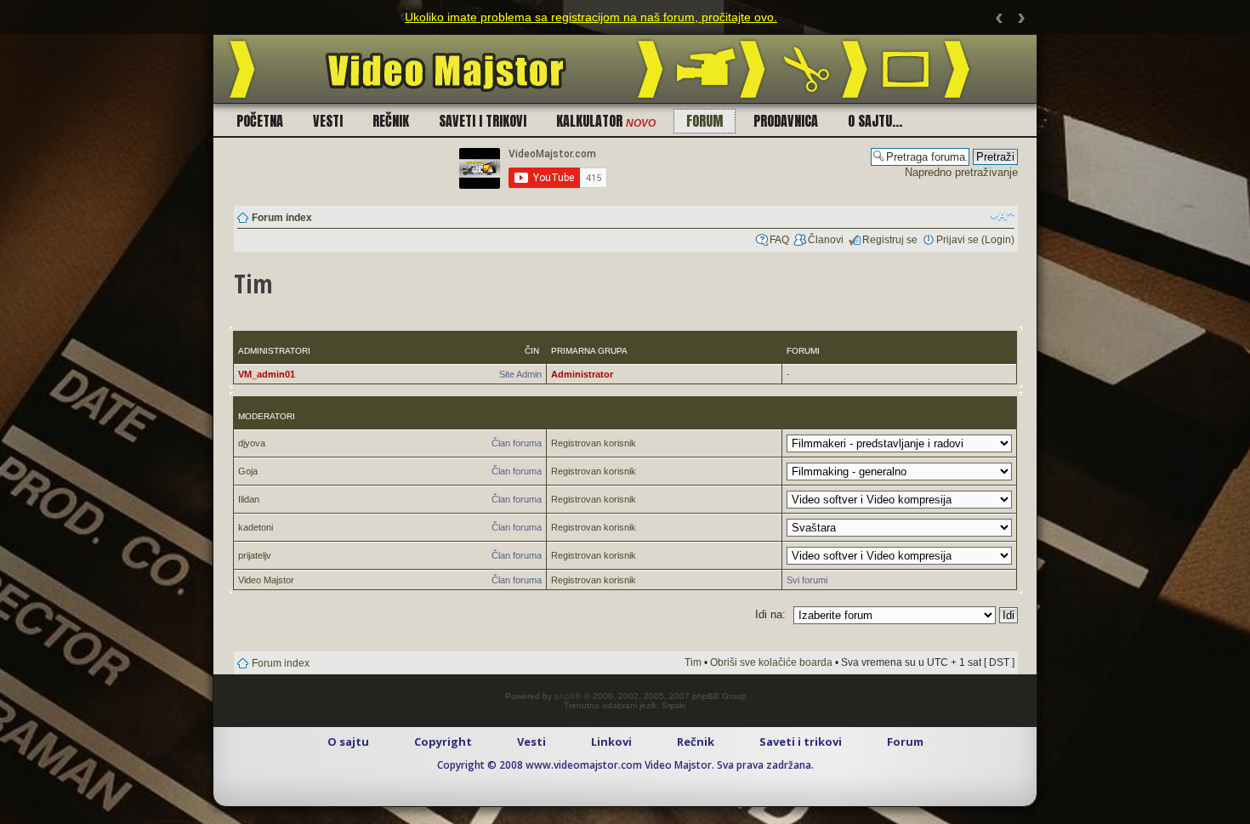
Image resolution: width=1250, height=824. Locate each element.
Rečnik (390, 121)
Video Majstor (266, 580)
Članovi (826, 240)
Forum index (282, 218)
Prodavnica (785, 121)
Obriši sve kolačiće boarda (771, 662)
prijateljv (254, 555)
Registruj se (890, 240)
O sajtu (348, 741)
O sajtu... (875, 121)
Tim (693, 662)
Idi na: (770, 614)
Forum (704, 121)
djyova (251, 443)
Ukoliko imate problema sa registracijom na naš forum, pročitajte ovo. (591, 17)
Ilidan (248, 499)
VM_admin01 (266, 374)
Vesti (328, 121)
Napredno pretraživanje (961, 172)
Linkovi (611, 741)
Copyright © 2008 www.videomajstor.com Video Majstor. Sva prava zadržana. (625, 765)
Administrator (582, 374)
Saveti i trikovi (482, 121)
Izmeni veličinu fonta (1002, 216)
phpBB (568, 696)
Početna (259, 121)
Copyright (443, 741)
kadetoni (255, 527)
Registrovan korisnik (593, 443)
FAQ (779, 240)
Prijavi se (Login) (975, 240)
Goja (248, 471)
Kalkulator (606, 121)
